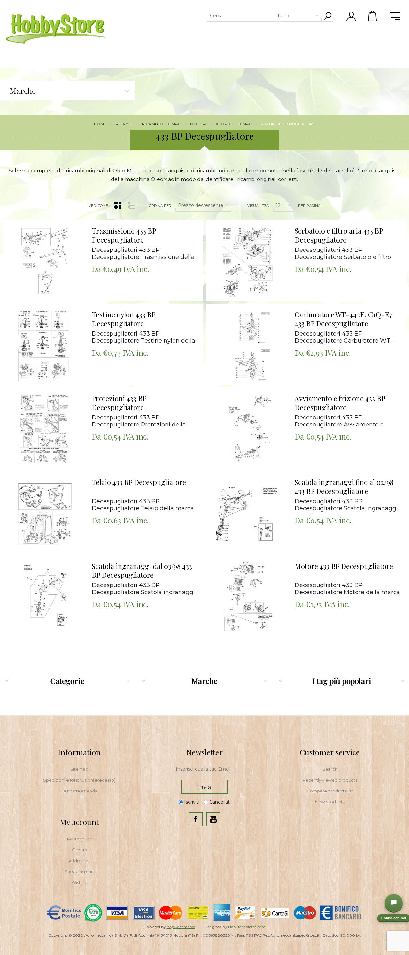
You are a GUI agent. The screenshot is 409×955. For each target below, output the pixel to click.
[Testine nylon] (45, 346)
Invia (204, 787)
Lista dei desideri (48, 237)
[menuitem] (79, 769)
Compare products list (330, 790)
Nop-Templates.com (247, 926)
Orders (79, 849)
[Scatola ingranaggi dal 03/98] (45, 597)
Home (100, 124)
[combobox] (255, 15)
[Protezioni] (45, 429)
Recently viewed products (330, 780)
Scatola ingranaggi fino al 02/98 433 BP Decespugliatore (344, 487)
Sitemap (79, 769)
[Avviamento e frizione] (248, 429)
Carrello (372, 16)
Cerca (327, 15)
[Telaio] (45, 513)
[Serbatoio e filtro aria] (248, 262)
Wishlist (79, 882)
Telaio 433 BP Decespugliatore (139, 482)
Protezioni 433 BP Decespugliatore (119, 403)
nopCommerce (181, 926)
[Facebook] (196, 819)
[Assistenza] (394, 903)
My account (79, 838)
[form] (204, 769)
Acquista (36, 221)
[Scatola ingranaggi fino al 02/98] (248, 513)
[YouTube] (213, 819)
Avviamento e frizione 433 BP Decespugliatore (340, 403)
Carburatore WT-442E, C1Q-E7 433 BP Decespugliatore (343, 319)
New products (329, 801)
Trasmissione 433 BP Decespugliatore (124, 235)
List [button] (131, 206)
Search (329, 769)
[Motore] (248, 597)
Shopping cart (79, 871)
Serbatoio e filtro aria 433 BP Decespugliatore (339, 235)
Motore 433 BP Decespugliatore (344, 566)
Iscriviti (191, 802)
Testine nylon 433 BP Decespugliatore (123, 319)
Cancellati (220, 802)
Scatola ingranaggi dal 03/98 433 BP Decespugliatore (142, 570)
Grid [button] (117, 206)
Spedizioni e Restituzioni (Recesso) (79, 780)
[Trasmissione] (45, 262)
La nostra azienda (79, 790)
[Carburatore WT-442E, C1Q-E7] (248, 346)
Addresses (79, 860)
